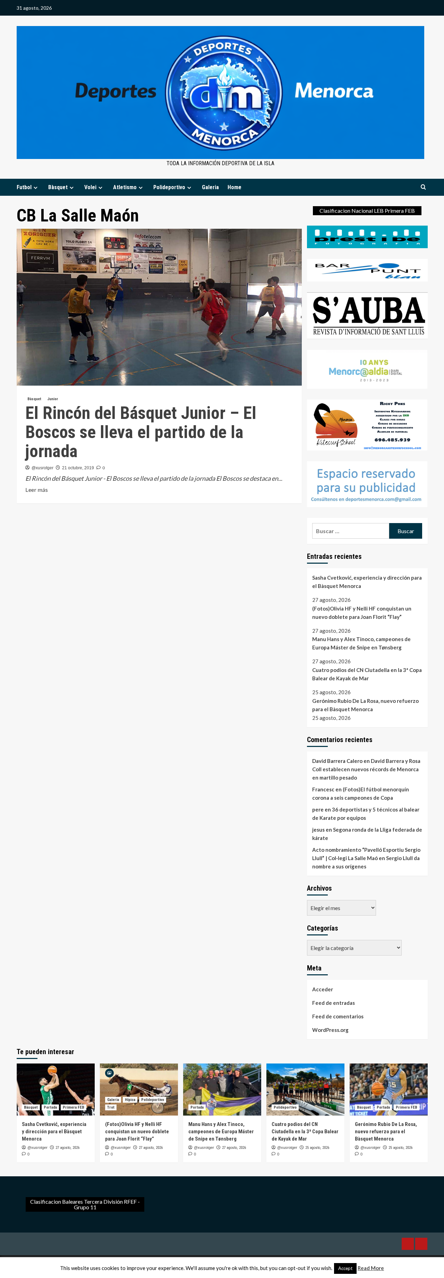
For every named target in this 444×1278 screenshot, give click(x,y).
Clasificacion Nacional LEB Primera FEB (367, 210)
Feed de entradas (333, 1003)
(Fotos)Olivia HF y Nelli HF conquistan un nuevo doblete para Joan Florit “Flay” (361, 612)
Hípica (130, 1100)
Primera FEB (73, 1107)
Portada (50, 1107)
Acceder (322, 989)
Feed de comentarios (338, 1016)
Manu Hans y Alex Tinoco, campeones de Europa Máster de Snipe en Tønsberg (361, 643)
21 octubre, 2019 (78, 467)
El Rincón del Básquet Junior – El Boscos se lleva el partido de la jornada (140, 432)
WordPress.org (330, 1030)
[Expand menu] (36, 188)
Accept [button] (345, 1268)
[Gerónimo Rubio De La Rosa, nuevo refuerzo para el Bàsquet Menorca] (389, 1089)
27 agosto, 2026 (67, 1147)
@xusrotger (42, 467)
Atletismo (125, 187)
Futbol (24, 187)
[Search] (423, 187)
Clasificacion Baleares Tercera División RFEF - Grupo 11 (85, 1204)
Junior (52, 399)
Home (234, 187)
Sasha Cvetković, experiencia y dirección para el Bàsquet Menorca (367, 581)
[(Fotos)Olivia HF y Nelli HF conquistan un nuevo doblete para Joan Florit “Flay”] (139, 1089)
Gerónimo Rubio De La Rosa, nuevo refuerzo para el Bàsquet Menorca (365, 705)
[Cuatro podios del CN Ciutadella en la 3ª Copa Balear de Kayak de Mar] (305, 1089)
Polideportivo (169, 187)
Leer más (36, 490)
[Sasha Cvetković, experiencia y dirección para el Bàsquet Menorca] (56, 1089)
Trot (110, 1107)
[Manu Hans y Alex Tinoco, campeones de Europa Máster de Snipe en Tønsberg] (222, 1089)
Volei (90, 187)
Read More (371, 1268)
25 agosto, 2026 (317, 1147)
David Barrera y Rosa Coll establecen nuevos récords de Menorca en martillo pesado (366, 769)
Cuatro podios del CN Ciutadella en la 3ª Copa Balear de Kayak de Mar (367, 674)
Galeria (210, 187)
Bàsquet (58, 187)
